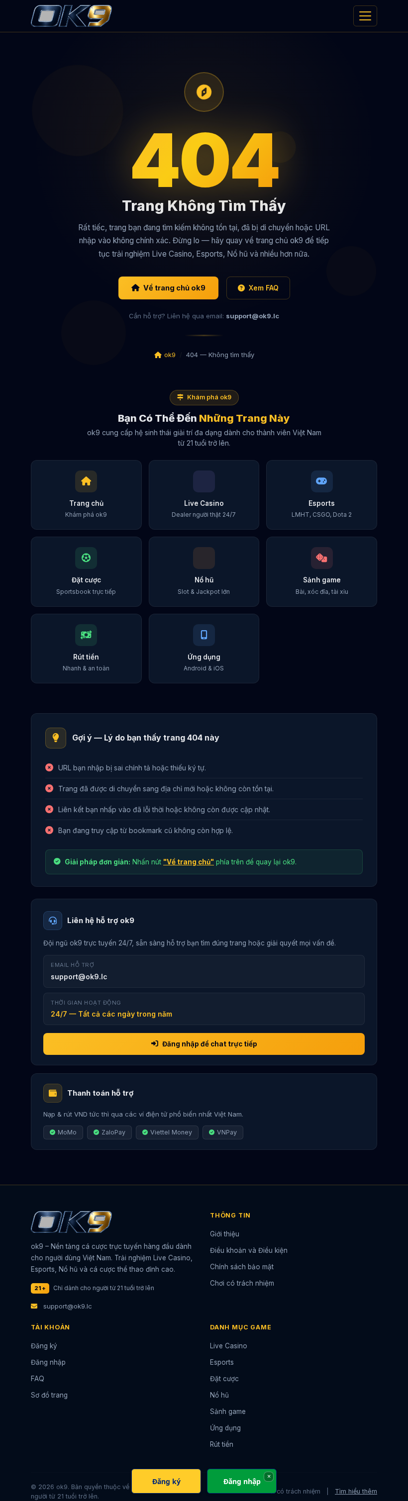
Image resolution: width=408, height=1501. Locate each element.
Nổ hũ (219, 1395)
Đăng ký (44, 1346)
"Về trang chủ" (188, 862)
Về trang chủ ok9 (174, 287)
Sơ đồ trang (49, 1395)
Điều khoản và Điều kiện (249, 1250)
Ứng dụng (225, 1428)
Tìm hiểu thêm (356, 1491)
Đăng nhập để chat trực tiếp (209, 1044)
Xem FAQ (264, 287)
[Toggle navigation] (365, 15)
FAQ (37, 1379)
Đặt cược (224, 1379)
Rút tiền (221, 1444)
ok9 (170, 355)
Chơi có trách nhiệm (242, 1283)
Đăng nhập (48, 1362)
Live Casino (228, 1346)
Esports (222, 1362)
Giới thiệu (224, 1234)
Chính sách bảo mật (242, 1267)
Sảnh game (228, 1411)
